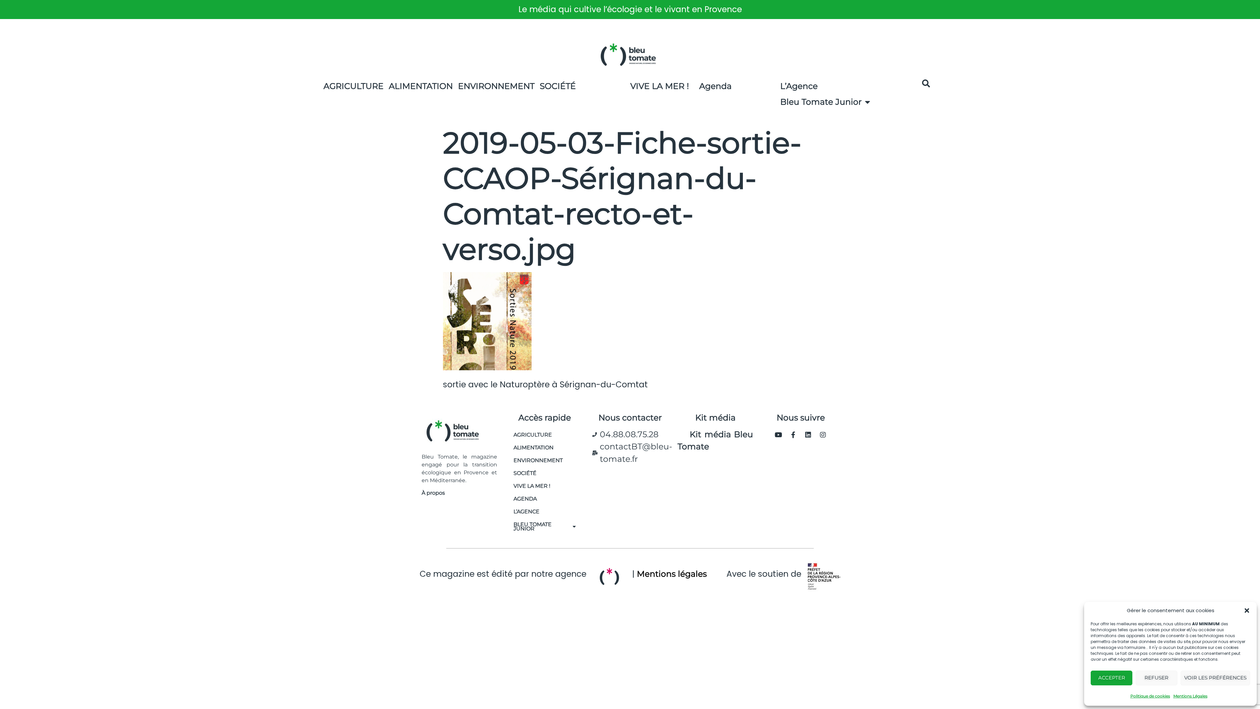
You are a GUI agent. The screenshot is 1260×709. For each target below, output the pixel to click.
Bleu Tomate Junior (821, 102)
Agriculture (354, 86)
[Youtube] (778, 434)
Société (558, 86)
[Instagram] (823, 434)
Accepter (1111, 678)
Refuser (1156, 678)
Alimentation (421, 86)
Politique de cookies (1150, 696)
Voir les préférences (1215, 678)
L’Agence (799, 86)
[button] (1247, 610)
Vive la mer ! (532, 486)
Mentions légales (672, 574)
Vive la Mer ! (659, 86)
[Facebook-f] (793, 434)
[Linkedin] (808, 434)
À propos (433, 493)
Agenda (715, 86)
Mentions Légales (1190, 696)
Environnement (496, 86)
